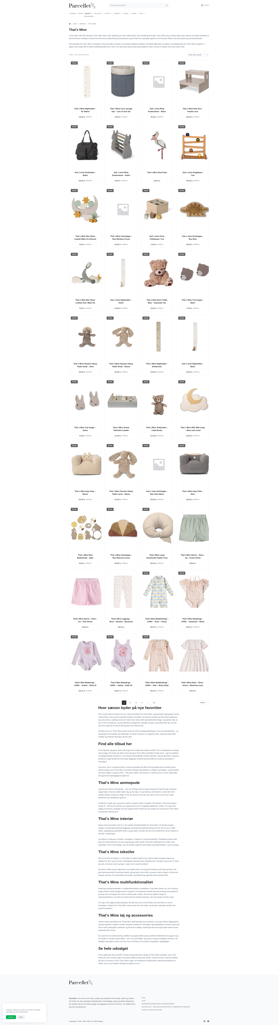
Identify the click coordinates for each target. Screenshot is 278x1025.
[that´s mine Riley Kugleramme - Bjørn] (159, 82)
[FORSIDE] (70, 24)
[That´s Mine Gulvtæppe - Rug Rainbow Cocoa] (123, 209)
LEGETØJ (117, 13)
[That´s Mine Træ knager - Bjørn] (194, 273)
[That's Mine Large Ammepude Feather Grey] (159, 528)
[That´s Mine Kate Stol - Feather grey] (194, 82)
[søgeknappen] (166, 5)
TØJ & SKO (97, 13)
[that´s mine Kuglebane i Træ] (194, 145)
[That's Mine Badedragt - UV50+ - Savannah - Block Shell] (194, 592)
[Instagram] (208, 1021)
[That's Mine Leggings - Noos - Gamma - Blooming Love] (123, 592)
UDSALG (80, 13)
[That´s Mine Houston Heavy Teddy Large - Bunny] (123, 464)
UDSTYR (107, 13)
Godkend (11, 1017)
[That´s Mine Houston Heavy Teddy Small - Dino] (87, 337)
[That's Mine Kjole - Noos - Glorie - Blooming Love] (194, 655)
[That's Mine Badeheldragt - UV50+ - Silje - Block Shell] (159, 655)
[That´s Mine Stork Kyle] (159, 145)
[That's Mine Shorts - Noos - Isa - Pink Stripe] (87, 592)
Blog (141, 13)
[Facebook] (204, 1021)
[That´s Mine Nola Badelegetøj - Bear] (87, 528)
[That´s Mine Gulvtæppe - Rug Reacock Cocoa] (123, 528)
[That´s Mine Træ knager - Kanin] (87, 400)
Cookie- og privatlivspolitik (152, 1010)
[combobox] (136, 5)
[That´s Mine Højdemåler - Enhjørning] (159, 337)
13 (154, 703)
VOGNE (125, 13)
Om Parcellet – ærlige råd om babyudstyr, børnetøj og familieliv (166, 1007)
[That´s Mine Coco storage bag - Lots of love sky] (123, 82)
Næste (202, 702)
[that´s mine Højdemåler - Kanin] (123, 273)
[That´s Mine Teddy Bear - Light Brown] (159, 400)
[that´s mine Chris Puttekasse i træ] (159, 209)
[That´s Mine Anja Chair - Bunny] (87, 464)
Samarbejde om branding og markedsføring (158, 1004)
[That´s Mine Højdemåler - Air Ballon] (87, 82)
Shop (143, 1001)
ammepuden (123, 38)
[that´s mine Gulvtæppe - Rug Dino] (194, 209)
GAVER (134, 13)
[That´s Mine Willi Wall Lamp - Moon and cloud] (194, 400)
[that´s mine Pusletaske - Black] (87, 145)
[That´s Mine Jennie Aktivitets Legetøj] (123, 400)
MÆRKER (88, 13)
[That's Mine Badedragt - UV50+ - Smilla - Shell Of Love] (87, 655)
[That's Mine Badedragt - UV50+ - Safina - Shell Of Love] (123, 655)
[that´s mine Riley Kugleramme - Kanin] (123, 145)
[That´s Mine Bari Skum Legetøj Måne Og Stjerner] (87, 209)
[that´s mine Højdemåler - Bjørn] (194, 337)
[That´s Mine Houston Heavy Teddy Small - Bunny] (123, 337)
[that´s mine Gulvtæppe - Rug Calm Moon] (159, 464)
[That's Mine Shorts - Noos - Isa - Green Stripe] (194, 528)
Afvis (20, 1017)
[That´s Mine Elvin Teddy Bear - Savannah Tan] (159, 273)
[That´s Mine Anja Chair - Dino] (194, 464)
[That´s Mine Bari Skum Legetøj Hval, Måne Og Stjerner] (87, 273)
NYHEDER (73, 13)
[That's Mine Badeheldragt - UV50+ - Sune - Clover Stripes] (159, 592)
